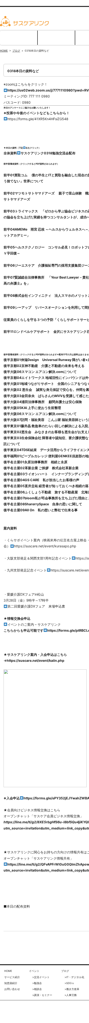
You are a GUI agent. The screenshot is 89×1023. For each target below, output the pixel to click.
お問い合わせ (12, 989)
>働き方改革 (72, 989)
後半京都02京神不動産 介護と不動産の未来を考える (44, 366)
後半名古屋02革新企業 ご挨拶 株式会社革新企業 (41, 468)
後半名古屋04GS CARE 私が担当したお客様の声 (41, 480)
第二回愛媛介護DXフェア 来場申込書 (36, 606)
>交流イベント (41, 977)
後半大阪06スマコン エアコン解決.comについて (40, 372)
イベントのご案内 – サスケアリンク (34, 624)
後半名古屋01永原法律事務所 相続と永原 (35, 462)
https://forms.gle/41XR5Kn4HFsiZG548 (37, 119)
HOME (19, 38)
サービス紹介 (56, 38)
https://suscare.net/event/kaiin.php (35, 660)
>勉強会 (37, 983)
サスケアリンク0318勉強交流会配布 (48, 153)
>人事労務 (71, 995)
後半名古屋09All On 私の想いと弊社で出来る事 (41, 510)
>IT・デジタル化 (74, 977)
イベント (34, 971)
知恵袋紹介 (10, 983)
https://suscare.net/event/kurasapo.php (45, 546)
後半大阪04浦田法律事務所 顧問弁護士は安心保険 (43, 402)
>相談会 (37, 989)
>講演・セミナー (42, 995)
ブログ (16, 50)
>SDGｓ (69, 983)
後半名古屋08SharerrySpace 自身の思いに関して (43, 504)
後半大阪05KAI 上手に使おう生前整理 (32, 408)
